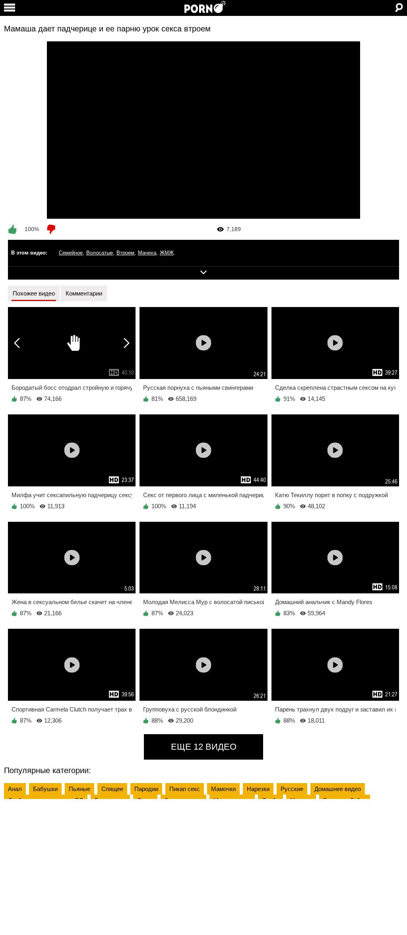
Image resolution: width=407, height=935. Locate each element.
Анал (15, 788)
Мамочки (223, 788)
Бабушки (45, 788)
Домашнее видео (337, 788)
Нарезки (258, 788)
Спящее (112, 788)
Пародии (146, 788)
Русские (292, 788)
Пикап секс (184, 788)
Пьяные (79, 788)
